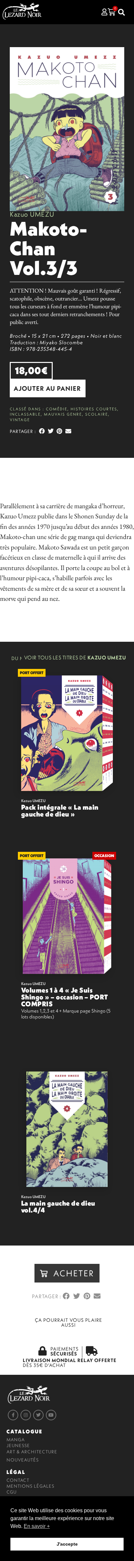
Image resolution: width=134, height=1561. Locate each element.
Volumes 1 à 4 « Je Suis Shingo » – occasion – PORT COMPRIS (64, 997)
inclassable (25, 414)
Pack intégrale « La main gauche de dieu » (60, 810)
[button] (48, 388)
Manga (16, 1440)
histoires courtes (94, 408)
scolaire (96, 414)
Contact (18, 1480)
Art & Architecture (32, 1452)
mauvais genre (63, 414)
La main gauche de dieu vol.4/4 (58, 1206)
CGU (12, 1492)
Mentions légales (30, 1486)
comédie (56, 408)
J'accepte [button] (67, 1544)
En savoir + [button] (37, 1526)
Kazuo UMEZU (32, 214)
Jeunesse (18, 1445)
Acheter (96, 831)
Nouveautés (23, 1460)
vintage (20, 419)
